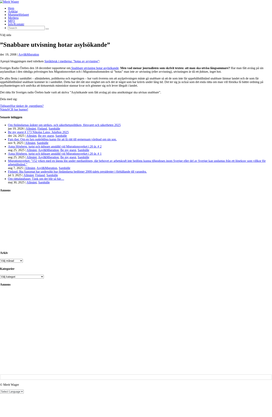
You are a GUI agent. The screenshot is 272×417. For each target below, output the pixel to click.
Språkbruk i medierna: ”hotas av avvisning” (71, 61)
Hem (11, 8)
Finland (42, 128)
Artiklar (13, 11)
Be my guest (46, 135)
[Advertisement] (30, 221)
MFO (11, 21)
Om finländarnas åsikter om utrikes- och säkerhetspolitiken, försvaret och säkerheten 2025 (64, 125)
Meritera (13, 18)
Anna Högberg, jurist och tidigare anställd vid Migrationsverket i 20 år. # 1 (55, 153)
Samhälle (54, 128)
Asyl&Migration (28, 54)
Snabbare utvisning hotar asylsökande (94, 68)
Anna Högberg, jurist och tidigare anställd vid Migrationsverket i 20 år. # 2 (55, 146)
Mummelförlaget (18, 14)
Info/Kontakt (16, 24)
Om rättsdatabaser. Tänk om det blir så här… (36, 178)
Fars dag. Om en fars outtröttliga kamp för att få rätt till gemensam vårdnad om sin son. (62, 139)
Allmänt (31, 128)
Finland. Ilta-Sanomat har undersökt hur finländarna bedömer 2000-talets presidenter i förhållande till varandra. (77, 171)
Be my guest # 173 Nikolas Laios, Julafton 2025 (38, 132)
